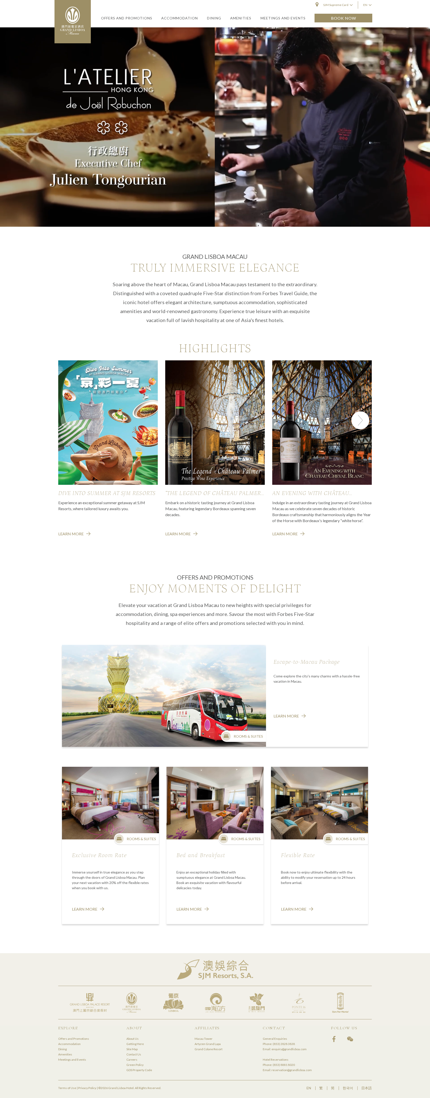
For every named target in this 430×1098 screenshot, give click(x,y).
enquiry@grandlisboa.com (289, 1049)
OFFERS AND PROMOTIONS (126, 18)
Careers (131, 1059)
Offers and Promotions (73, 1039)
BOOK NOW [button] (343, 18)
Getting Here (135, 1044)
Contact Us (133, 1054)
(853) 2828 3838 (284, 1044)
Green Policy (135, 1065)
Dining (62, 1049)
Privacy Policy (87, 1088)
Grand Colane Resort (208, 1049)
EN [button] (365, 5)
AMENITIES (240, 18)
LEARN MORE (71, 533)
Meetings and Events (72, 1059)
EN (309, 1088)
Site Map (132, 1049)
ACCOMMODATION (179, 18)
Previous (70, 420)
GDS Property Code (139, 1070)
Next (360, 420)
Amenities (65, 1054)
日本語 (366, 1088)
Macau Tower (204, 1039)
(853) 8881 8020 (284, 1065)
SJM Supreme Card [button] (335, 5)
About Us (132, 1039)
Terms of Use (67, 1088)
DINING (214, 18)
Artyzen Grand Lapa (208, 1044)
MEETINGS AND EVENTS (283, 18)
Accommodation (69, 1044)
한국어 (348, 1088)
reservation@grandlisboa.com (291, 1070)
